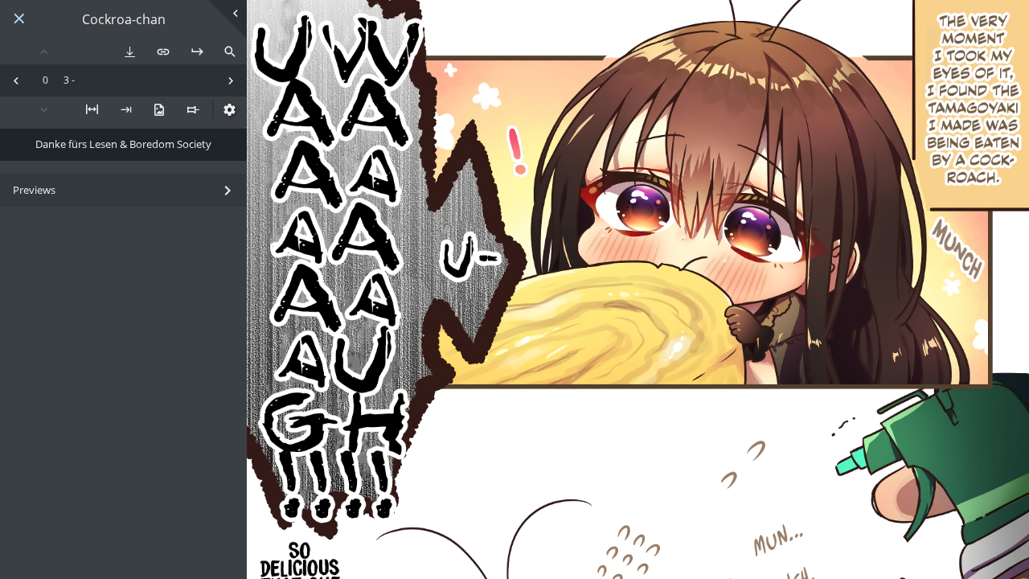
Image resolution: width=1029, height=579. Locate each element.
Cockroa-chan (124, 19)
